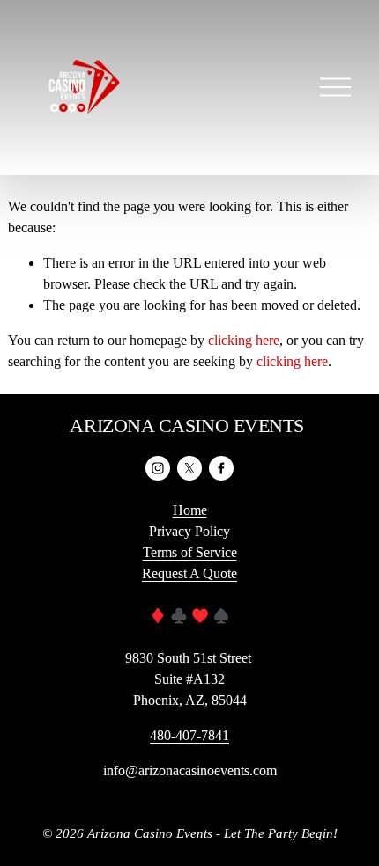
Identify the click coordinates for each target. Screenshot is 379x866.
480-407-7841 (189, 735)
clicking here (243, 340)
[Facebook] (221, 468)
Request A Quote (189, 573)
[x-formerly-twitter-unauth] (189, 468)
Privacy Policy (189, 531)
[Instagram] (157, 468)
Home (190, 510)
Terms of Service (190, 552)
